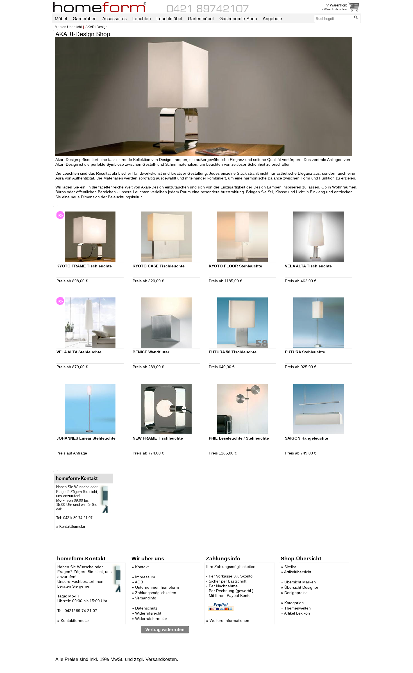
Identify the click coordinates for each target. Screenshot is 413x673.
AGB (139, 582)
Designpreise (296, 592)
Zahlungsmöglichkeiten (155, 592)
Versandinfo (145, 598)
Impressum (145, 577)
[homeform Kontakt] (208, 11)
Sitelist (290, 567)
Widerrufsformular (151, 618)
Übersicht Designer (301, 587)
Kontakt (142, 567)
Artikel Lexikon (297, 613)
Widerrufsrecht (148, 613)
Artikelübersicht (297, 572)
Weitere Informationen (229, 620)
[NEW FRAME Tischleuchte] (203, 154)
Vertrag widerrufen (165, 629)
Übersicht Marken (300, 582)
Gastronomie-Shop (238, 18)
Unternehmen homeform (157, 587)
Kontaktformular (72, 526)
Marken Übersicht (68, 27)
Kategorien (294, 603)
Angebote (272, 18)
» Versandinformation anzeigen (212, 659)
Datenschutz (146, 608)
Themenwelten (297, 608)
